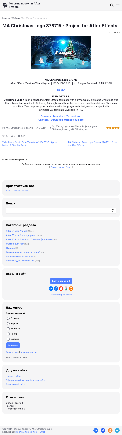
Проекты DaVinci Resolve (19, 256)
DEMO (61, 89)
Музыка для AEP (15, 243)
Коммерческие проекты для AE (23, 252)
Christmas (56, 129)
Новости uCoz (13, 376)
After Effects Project (16, 231)
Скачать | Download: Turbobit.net (61, 116)
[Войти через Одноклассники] (71, 288)
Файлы (15, 18)
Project (65, 129)
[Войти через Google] (66, 288)
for (53, 126)
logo (66, 126)
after (81, 129)
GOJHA (42, 128)
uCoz (42, 432)
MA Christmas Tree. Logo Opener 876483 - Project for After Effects (93, 143)
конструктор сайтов (26, 432)
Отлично (15, 318)
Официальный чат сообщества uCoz (25, 380)
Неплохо (15, 328)
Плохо (14, 333)
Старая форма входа (61, 294)
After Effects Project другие (34, 18)
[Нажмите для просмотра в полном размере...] (61, 53)
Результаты (12, 352)
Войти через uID (61, 281)
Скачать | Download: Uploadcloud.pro (61, 119)
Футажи (10, 248)
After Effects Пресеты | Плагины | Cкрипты (29, 239)
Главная (6, 18)
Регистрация (57, 167)
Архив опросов (28, 352)
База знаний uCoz (15, 384)
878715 (74, 129)
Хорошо (15, 323)
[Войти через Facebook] (56, 288)
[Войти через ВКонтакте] (51, 288)
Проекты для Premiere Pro (20, 260)
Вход (68, 167)
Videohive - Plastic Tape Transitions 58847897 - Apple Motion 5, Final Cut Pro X (29, 143)
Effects (59, 126)
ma (86, 129)
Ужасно (15, 339)
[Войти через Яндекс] (61, 288)
